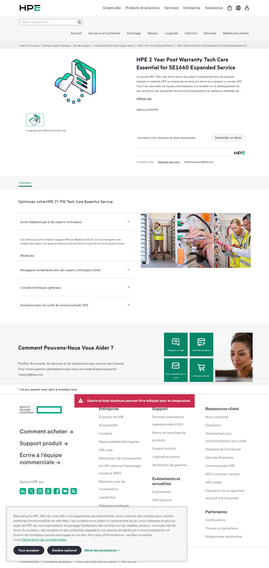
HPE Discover (162, 500)
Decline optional (64, 550)
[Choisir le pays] (238, 7)
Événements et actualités (166, 481)
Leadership (107, 497)
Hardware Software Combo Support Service (114, 45)
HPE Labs (106, 450)
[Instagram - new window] (40, 491)
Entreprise (191, 8)
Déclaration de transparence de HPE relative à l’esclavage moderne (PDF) (120, 465)
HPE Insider (213, 482)
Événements (161, 492)
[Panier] (229, 7)
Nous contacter (217, 417)
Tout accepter (28, 550)
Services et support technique (56, 45)
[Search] (79, 22)
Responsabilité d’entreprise (119, 442)
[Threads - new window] (48, 491)
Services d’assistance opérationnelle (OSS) (168, 420)
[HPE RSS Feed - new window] (73, 491)
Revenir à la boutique (29, 45)
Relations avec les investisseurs (112, 485)
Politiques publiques (114, 505)
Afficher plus (144, 98)
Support (160, 408)
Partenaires (216, 511)
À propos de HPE (111, 417)
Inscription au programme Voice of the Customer (224, 494)
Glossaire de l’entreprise (223, 449)
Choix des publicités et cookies (96, 562)
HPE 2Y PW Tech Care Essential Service (156, 45)
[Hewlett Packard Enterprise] (30, 7)
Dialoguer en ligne (175, 350)
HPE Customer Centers (222, 474)
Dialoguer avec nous (169, 161)
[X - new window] (31, 491)
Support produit (41, 443)
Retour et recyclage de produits (169, 436)
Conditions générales (57, 562)
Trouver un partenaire (221, 528)
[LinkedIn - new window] (23, 491)
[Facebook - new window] (57, 491)
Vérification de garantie (169, 465)
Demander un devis (228, 137)
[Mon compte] (247, 7)
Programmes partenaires (223, 536)
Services (171, 8)
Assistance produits (201, 350)
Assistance (214, 8)
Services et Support (82, 45)
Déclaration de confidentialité (44, 540)
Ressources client (222, 408)
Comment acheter (201, 375)
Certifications (215, 520)
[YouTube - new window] (65, 491)
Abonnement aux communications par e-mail (225, 437)
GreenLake (112, 8)
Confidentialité (29, 562)
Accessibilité (108, 425)
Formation (213, 425)
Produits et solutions (142, 8)
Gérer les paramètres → (101, 550)
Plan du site (128, 562)
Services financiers (219, 457)
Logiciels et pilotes (166, 457)
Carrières (105, 433)
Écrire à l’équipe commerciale (41, 459)
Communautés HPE (220, 466)
